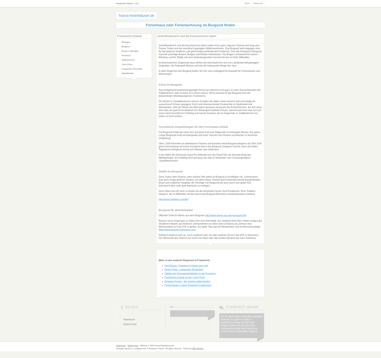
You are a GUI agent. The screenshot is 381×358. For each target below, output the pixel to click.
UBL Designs (197, 348)
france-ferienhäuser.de (136, 16)
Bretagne (126, 42)
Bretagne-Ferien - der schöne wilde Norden (187, 281)
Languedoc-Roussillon (132, 69)
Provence (126, 55)
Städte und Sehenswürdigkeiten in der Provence (190, 273)
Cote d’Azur (127, 64)
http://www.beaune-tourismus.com (177, 229)
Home (247, 3)
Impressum (258, 3)
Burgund (126, 46)
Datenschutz (130, 324)
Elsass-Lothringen (130, 51)
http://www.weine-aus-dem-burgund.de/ (225, 215)
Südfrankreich (128, 60)
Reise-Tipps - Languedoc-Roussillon (184, 269)
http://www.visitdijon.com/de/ (173, 199)
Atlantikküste (127, 73)
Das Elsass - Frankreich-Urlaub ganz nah (186, 265)
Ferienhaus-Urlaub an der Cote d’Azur (185, 277)
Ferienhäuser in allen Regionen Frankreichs (188, 285)
